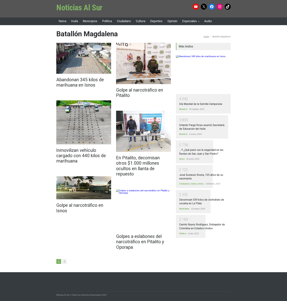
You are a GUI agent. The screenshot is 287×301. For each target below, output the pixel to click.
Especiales (189, 21)
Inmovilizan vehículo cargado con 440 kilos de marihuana (81, 156)
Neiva (62, 21)
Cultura (140, 21)
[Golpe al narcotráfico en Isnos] (83, 187)
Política (107, 21)
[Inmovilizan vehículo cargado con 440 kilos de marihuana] (83, 122)
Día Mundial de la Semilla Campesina (200, 104)
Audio (208, 21)
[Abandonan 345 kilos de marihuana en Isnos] (83, 58)
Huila (74, 21)
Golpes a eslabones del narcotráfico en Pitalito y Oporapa (140, 242)
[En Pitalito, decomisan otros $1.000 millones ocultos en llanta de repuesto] (143, 131)
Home (206, 36)
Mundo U (183, 109)
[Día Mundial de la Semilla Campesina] (203, 74)
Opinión (172, 21)
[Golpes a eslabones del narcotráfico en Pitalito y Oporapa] (143, 209)
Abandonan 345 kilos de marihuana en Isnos (80, 82)
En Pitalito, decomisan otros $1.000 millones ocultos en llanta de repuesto (138, 166)
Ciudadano (124, 21)
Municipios (90, 21)
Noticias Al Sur (79, 7)
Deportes (156, 21)
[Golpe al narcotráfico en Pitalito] (143, 63)
